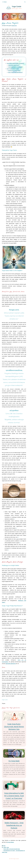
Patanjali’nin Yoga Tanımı (13, 65)
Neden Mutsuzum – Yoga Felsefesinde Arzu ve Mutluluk (14, 825)
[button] (25, 2)
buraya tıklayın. (10, 842)
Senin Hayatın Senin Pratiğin (13, 68)
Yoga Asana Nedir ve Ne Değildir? (15, 67)
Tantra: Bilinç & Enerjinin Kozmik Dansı (11, 849)
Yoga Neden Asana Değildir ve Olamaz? (15, 63)
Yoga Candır (16, 6)
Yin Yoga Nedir (14, 761)
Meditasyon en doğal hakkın (14, 70)
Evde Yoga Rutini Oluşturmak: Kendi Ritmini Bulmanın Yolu (14, 726)
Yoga (8, 847)
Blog (4, 845)
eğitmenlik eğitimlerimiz (11, 663)
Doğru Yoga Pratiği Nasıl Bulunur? (15, 72)
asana (4, 847)
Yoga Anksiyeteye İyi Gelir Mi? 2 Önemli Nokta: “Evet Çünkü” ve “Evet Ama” (14, 795)
